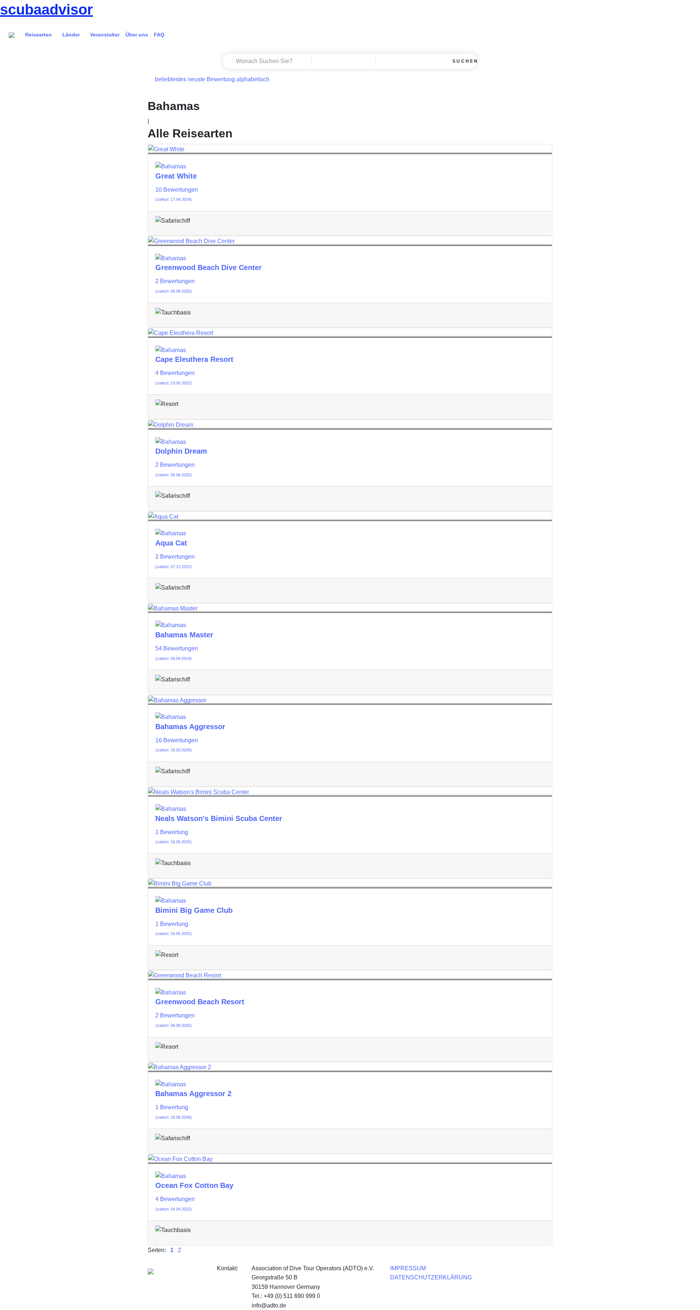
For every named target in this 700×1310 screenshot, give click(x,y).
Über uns (136, 35)
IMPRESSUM (408, 1268)
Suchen (463, 61)
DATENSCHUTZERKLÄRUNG (431, 1277)
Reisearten (38, 35)
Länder (71, 35)
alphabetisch (252, 79)
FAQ (159, 35)
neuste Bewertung (211, 79)
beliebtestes (170, 79)
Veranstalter (105, 35)
